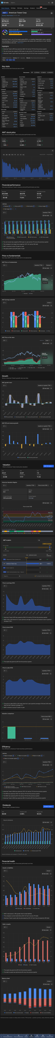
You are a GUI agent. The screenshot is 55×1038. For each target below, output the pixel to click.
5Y (4, 485)
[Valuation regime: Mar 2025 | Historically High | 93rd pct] (37, 531)
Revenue (48, 265)
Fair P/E (42, 340)
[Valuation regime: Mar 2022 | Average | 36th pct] (8, 531)
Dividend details (48, 806)
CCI (7, 60)
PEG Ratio (19, 8)
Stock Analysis (5, 8)
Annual (48, 302)
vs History (36, 72)
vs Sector (43, 72)
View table (46, 215)
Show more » (21, 42)
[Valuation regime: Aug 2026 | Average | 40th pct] (52, 531)
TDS (14, 60)
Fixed (47, 340)
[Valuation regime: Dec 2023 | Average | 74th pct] (25, 531)
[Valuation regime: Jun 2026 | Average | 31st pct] (49, 531)
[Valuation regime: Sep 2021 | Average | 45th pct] (3, 531)
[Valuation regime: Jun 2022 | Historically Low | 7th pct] (10, 531)
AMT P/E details (48, 466)
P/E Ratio (13, 8)
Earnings (26, 8)
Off (32, 72)
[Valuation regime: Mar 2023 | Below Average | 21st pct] (18, 531)
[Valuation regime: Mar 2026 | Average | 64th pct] (47, 531)
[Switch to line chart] (9, 206)
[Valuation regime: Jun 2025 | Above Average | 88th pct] (39, 531)
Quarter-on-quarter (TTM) (44, 385)
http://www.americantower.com (38, 58)
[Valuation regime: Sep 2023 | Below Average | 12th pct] (22, 531)
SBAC (10, 60)
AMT (4, 13)
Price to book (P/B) (42, 485)
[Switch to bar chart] (47, 206)
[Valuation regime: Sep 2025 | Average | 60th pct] (42, 531)
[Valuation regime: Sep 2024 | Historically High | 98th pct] (32, 531)
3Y (4, 212)
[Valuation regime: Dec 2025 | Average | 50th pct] (44, 531)
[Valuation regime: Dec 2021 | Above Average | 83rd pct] (5, 531)
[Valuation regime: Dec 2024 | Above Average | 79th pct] (35, 531)
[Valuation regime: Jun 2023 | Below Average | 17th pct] (20, 531)
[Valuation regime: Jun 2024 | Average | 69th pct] (30, 531)
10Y (4, 265)
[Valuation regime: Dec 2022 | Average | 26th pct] (15, 531)
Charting (38, 8)
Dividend (32, 8)
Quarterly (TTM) (46, 212)
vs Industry (50, 72)
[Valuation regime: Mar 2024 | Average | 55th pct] (27, 531)
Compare (44, 8)
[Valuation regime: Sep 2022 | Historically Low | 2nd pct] (13, 531)
